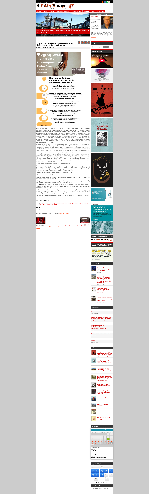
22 (108, 441)
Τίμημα (93, 340)
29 (108, 443)
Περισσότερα (93, 37)
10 (92, 438)
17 (92, 441)
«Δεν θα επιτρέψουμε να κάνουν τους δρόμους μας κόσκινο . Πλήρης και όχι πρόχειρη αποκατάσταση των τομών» (101, 319)
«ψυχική (55, 204)
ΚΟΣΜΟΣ (52, 11)
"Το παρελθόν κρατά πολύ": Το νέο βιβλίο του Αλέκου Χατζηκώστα (104, 392)
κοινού (44, 204)
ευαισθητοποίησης (59, 203)
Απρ (106, 471)
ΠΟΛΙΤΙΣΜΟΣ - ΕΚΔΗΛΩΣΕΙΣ (63, 11)
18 (95, 441)
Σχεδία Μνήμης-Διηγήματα (104, 397)
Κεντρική (39, 2)
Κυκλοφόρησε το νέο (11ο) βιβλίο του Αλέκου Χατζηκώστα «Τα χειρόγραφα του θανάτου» (104, 362)
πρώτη (76, 203)
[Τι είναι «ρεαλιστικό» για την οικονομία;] (107, 28)
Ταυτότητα (45, 2)
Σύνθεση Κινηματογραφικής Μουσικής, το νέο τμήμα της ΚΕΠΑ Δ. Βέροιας (104, 299)
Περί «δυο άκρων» (96, 311)
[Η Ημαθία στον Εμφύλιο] (93, 414)
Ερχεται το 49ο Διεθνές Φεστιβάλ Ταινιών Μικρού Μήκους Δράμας (103, 269)
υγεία (66, 203)
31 (92, 445)
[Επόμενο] (112, 430)
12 (98, 438)
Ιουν (93, 475)
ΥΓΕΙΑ (93, 11)
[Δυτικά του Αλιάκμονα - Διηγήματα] (93, 407)
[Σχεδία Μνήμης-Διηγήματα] (93, 400)
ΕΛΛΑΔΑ (45, 11)
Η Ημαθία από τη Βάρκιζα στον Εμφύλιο (103, 418)
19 (98, 441)
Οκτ (111, 474)
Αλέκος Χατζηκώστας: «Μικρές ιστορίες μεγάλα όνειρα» (103, 385)
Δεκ (107, 478)
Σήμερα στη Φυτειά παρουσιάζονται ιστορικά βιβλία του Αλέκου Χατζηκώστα (103, 290)
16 (111, 438)
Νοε (96, 478)
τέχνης (73, 203)
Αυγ (102, 475)
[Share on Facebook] (88, 42)
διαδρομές (52, 203)
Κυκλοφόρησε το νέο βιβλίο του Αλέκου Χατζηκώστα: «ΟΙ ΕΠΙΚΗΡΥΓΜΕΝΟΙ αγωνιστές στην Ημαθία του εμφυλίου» (104, 354)
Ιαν (93, 471)
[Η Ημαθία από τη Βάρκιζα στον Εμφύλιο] (93, 420)
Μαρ (102, 471)
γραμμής (86, 203)
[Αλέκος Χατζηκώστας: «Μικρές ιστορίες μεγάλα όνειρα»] (93, 387)
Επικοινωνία (60, 2)
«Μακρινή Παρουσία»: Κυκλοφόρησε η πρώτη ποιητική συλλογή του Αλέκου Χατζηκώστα (105, 370)
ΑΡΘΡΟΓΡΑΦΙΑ (100, 11)
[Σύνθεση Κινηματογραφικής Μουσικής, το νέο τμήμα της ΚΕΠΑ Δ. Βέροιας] (93, 300)
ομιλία (40, 204)
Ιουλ (97, 475)
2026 (102, 467)
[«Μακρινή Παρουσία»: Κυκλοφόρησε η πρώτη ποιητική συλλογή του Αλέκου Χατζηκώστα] (93, 371)
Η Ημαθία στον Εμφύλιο (103, 411)
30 (111, 443)
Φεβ (97, 471)
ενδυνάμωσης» (49, 204)
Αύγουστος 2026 (102, 429)
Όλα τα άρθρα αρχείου (102, 482)
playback (43, 203)
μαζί (37, 204)
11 (95, 438)
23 (111, 441)
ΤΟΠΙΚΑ (39, 11)
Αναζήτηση (53, 2)
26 (98, 443)
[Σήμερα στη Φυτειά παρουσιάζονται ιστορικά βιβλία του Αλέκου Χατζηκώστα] (93, 291)
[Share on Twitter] (85, 42)
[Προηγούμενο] (92, 430)
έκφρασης (81, 203)
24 (92, 443)
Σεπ (106, 474)
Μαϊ (111, 471)
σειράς (69, 203)
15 (108, 438)
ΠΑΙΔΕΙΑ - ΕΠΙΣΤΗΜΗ (76, 11)
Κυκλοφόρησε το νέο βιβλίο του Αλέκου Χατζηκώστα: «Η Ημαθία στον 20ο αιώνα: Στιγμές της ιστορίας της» (104, 378)
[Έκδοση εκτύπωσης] (79, 42)
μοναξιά (47, 203)
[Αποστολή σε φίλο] (82, 42)
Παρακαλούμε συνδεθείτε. (64, 213)
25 (95, 443)
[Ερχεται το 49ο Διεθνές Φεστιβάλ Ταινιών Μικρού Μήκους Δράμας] (93, 270)
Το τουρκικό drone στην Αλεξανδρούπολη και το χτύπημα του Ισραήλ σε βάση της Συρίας (101, 327)
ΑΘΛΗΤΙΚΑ (86, 11)
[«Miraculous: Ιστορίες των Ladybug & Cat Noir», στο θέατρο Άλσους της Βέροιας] (41, 224)
